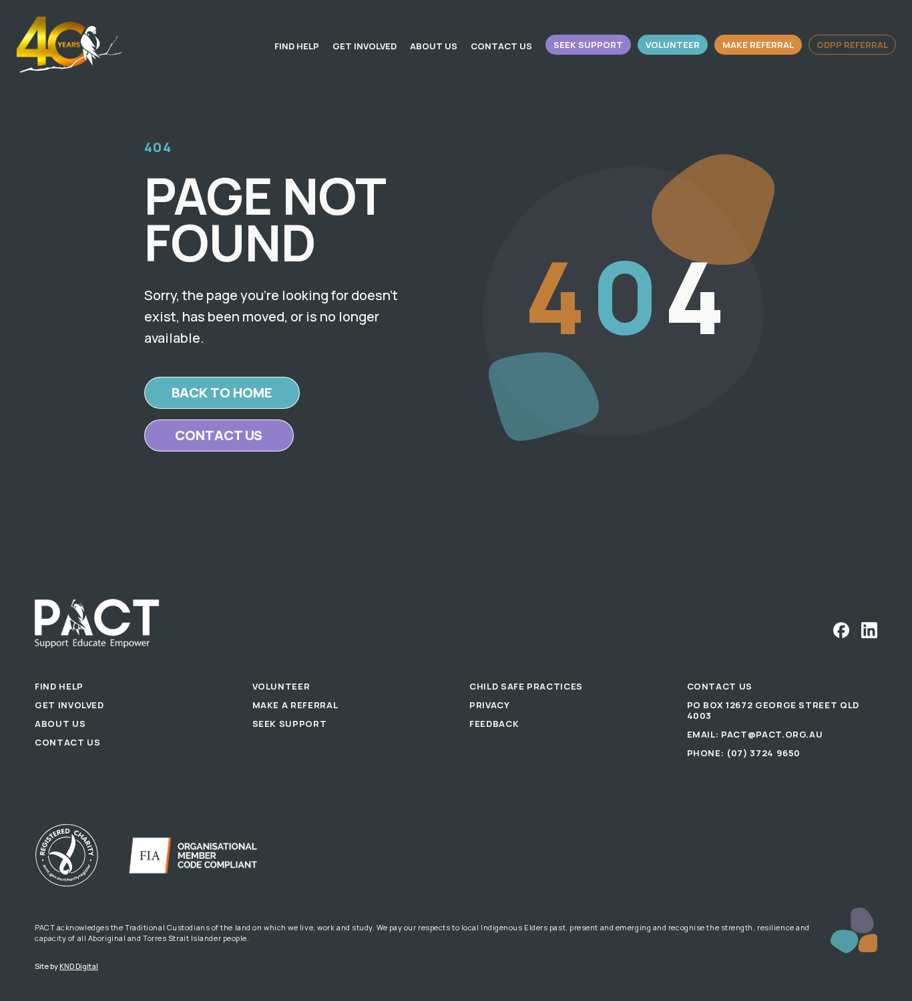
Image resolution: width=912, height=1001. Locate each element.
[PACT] (69, 44)
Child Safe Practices (526, 686)
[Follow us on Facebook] (841, 630)
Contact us (218, 435)
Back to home (222, 392)
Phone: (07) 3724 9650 (744, 753)
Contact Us (501, 46)
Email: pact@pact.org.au (755, 734)
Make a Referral (295, 705)
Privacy (489, 705)
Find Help (296, 46)
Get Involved (364, 46)
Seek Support (588, 45)
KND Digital (78, 966)
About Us (433, 46)
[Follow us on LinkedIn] (869, 630)
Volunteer (673, 45)
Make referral (758, 45)
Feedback (494, 724)
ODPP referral (852, 45)
